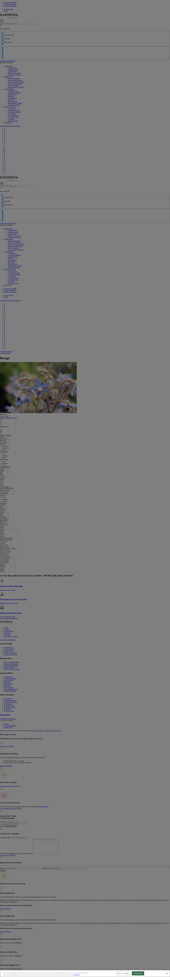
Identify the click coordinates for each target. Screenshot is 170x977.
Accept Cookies (138, 973)
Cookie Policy (76, 975)
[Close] (167, 973)
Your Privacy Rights (123, 973)
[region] (85, 973)
